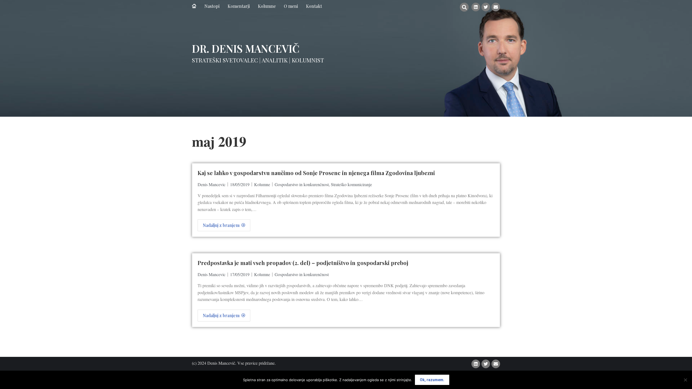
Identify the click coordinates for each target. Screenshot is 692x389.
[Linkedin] (475, 7)
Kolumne (262, 184)
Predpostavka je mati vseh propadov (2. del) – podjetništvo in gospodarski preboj (303, 262)
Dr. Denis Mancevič (246, 48)
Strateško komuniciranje (351, 184)
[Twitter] (485, 7)
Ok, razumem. (432, 380)
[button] (464, 7)
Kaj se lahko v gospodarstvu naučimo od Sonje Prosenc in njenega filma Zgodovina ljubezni (316, 172)
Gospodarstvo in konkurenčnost (302, 184)
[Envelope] (495, 7)
